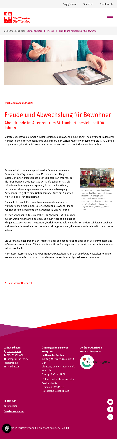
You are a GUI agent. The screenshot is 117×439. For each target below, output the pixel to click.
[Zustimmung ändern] (6, 428)
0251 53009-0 (14, 351)
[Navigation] (109, 16)
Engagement (70, 4)
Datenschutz (10, 406)
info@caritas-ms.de (18, 359)
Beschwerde (106, 4)
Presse (50, 31)
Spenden (88, 4)
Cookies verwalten (14, 411)
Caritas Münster (34, 31)
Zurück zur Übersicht (20, 283)
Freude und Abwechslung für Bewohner (78, 31)
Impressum (10, 400)
